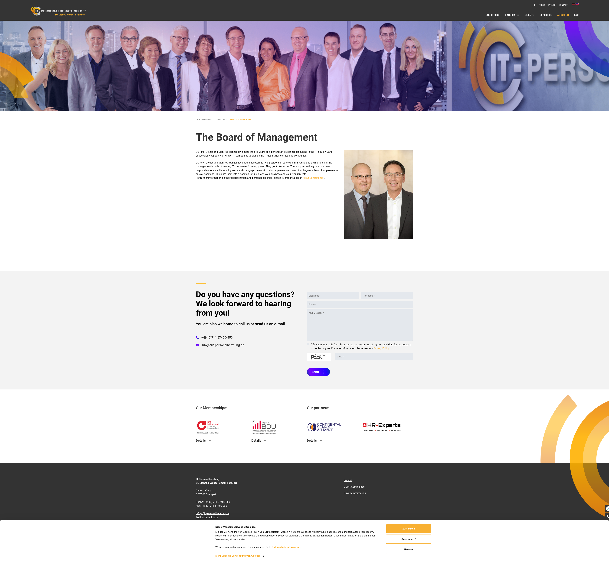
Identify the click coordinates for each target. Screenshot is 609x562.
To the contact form (207, 517)
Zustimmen (409, 528)
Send (315, 372)
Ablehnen (408, 549)
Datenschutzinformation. (286, 547)
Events (552, 5)
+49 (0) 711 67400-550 (217, 501)
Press (542, 5)
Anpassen (407, 539)
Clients (529, 15)
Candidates (512, 15)
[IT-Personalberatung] (58, 11)
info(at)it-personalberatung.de (222, 345)
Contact (563, 5)
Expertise (546, 15)
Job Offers (492, 15)
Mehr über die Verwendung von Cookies (237, 555)
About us (563, 15)
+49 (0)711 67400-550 (216, 337)
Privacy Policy (381, 348)
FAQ (576, 15)
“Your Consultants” (313, 177)
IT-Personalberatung (204, 119)
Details (201, 440)
